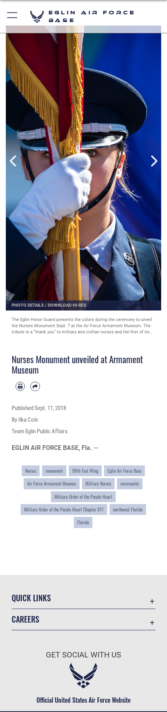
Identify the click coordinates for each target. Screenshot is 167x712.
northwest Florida (128, 509)
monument (54, 470)
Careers (25, 619)
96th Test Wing (85, 470)
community (129, 483)
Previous (13, 161)
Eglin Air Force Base (124, 470)
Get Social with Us (83, 654)
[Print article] (20, 386)
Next (153, 161)
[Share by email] (35, 386)
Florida (83, 522)
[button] (12, 16)
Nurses (30, 470)
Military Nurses (98, 483)
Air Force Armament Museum (51, 483)
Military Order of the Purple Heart (83, 496)
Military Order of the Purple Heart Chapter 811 (64, 509)
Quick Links (31, 598)
